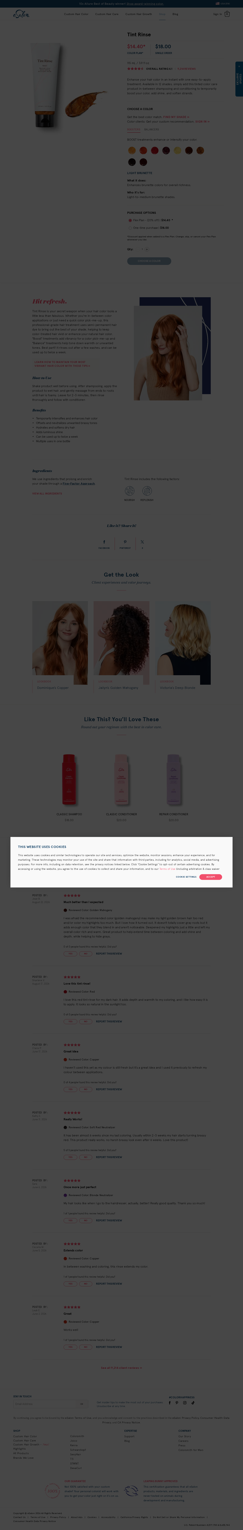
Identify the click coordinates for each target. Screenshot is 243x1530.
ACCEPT (210, 877)
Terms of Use (167, 869)
